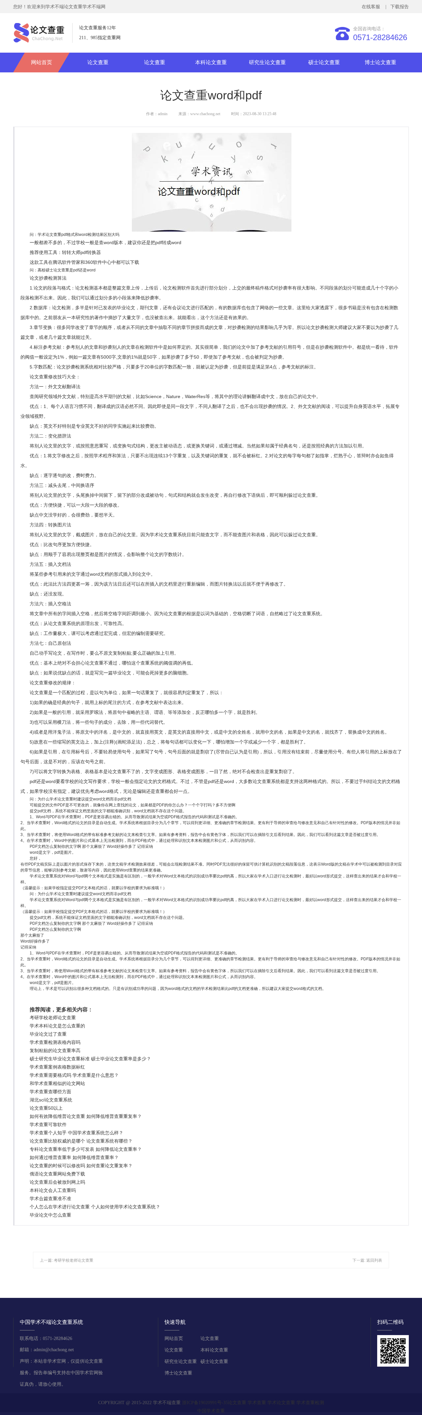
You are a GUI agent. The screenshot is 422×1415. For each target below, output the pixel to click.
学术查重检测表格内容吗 (55, 1042)
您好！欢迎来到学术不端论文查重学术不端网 (59, 6)
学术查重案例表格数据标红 (57, 1067)
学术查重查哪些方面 (50, 1091)
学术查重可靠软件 (48, 1124)
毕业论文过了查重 (48, 1034)
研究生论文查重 (267, 62)
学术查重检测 (310, 1402)
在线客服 (372, 6)
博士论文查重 (380, 62)
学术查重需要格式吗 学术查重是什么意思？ (74, 1075)
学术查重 (257, 1402)
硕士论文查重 (324, 62)
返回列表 (374, 1260)
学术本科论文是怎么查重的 (57, 1025)
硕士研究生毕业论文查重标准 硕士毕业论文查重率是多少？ (90, 1058)
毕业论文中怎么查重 (50, 1215)
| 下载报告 (396, 6)
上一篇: (47, 1260)
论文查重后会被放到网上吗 (57, 1182)
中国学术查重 (211, 1410)
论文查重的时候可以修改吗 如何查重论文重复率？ (81, 1165)
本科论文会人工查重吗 (53, 1190)
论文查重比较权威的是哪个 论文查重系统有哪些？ (81, 1141)
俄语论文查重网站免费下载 (57, 1173)
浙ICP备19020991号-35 (205, 1402)
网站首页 (41, 62)
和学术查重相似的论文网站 (57, 1083)
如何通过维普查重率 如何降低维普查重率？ (74, 1157)
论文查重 (97, 62)
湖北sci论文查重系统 (51, 1099)
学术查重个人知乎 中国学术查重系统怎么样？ (76, 1132)
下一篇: (359, 1260)
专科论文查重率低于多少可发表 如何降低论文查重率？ (86, 1149)
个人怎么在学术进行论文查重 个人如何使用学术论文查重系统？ (95, 1206)
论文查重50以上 (46, 1108)
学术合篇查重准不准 (50, 1198)
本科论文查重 (211, 62)
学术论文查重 (281, 1402)
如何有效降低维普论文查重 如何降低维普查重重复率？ (86, 1116)
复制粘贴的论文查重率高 (55, 1050)
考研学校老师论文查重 (53, 1017)
